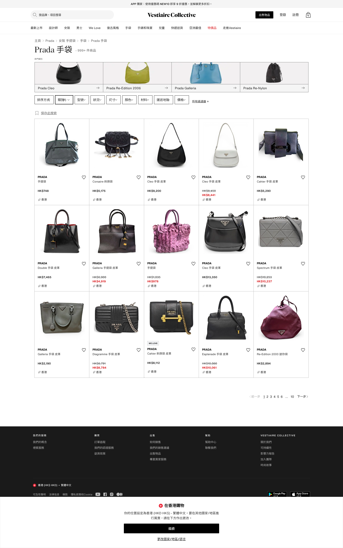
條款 (65, 494)
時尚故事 (266, 465)
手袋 (83, 40)
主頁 (38, 40)
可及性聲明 (39, 494)
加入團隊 (266, 459)
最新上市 (36, 28)
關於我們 (266, 442)
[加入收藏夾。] (83, 177)
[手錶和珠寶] (155, 28)
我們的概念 (40, 442)
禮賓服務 (38, 448)
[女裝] (73, 28)
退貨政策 (99, 454)
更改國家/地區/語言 (171, 539)
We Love (95, 28)
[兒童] (168, 28)
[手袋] (134, 28)
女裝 (67, 28)
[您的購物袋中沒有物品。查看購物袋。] (308, 15)
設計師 (53, 28)
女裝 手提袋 (67, 40)
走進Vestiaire (232, 28)
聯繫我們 (210, 448)
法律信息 (54, 494)
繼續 (171, 528)
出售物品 (264, 15)
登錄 (283, 15)
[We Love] (103, 28)
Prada (49, 40)
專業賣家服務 (158, 459)
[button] (308, 15)
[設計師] (61, 28)
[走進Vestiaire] (244, 28)
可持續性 (266, 448)
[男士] (85, 28)
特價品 (212, 28)
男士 (79, 28)
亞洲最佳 (195, 28)
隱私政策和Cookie (81, 494)
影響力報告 (268, 454)
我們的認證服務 (104, 448)
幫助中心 (210, 442)
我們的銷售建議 (159, 448)
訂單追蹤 (99, 442)
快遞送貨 (177, 28)
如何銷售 (155, 442)
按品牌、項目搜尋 (50, 15)
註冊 (295, 15)
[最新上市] (45, 28)
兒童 (162, 28)
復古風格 (113, 28)
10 (292, 396)
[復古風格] (122, 28)
